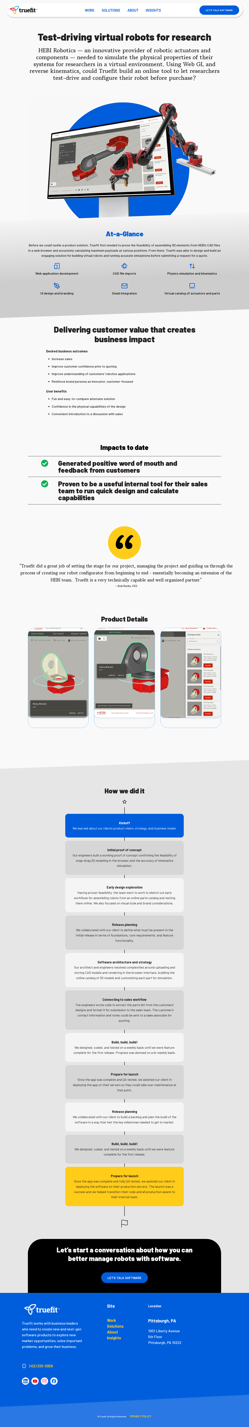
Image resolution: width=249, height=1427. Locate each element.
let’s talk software (124, 1278)
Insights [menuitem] (114, 1337)
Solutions (111, 10)
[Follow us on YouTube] (35, 1381)
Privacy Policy (140, 1416)
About (133, 10)
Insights (153, 10)
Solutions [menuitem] (115, 1326)
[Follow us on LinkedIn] (25, 1381)
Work (89, 10)
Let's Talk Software (219, 10)
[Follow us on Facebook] (54, 1381)
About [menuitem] (112, 1332)
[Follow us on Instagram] (44, 1381)
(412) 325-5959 (41, 1366)
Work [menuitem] (111, 1320)
